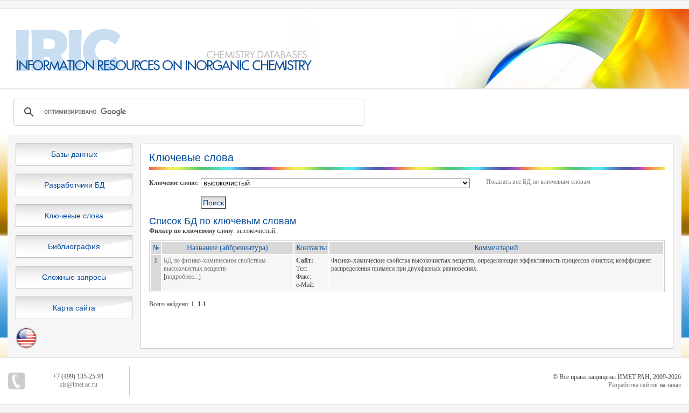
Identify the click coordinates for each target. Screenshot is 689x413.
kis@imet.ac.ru (78, 384)
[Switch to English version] (26, 346)
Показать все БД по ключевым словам (538, 181)
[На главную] (156, 69)
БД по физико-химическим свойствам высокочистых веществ (215, 264)
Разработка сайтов (633, 385)
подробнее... (182, 276)
